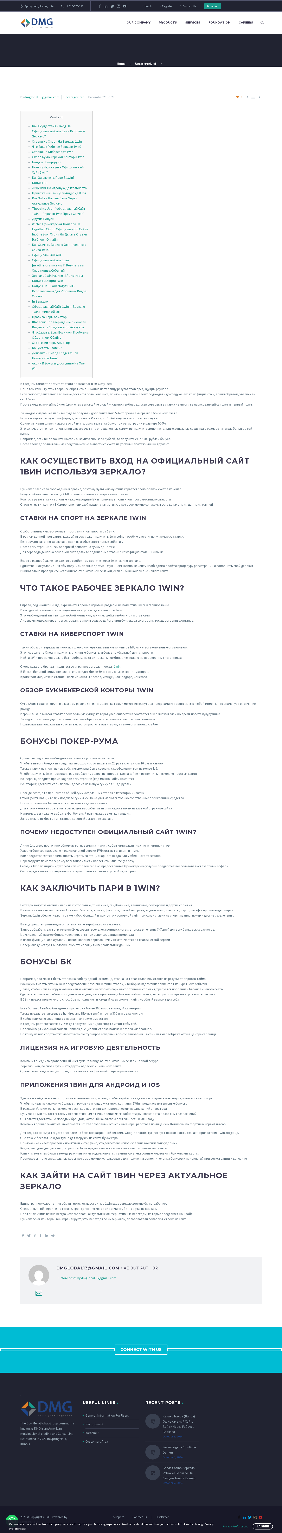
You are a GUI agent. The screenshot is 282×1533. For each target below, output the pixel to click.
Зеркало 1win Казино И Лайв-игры (57, 275)
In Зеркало (40, 301)
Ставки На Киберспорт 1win (52, 152)
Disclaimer (162, 1517)
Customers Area (96, 1441)
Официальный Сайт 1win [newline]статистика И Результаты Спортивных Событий (58, 265)
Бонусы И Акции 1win (47, 281)
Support (118, 1517)
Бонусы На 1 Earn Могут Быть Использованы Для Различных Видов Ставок (59, 291)
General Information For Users (107, 1415)
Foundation (219, 22)
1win (117, 666)
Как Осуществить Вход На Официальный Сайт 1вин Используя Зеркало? (58, 131)
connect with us (141, 1349)
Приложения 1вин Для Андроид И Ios (59, 193)
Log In (148, 6)
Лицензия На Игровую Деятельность (59, 188)
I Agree (263, 1526)
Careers (246, 22)
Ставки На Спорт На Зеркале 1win (57, 141)
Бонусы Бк (39, 183)
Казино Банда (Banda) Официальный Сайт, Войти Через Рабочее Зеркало (179, 1424)
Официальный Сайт (47, 255)
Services (192, 22)
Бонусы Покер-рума (46, 162)
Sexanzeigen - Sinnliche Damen (179, 1449)
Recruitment (94, 1424)
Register (167, 6)
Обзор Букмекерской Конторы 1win (58, 157)
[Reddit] (53, 1235)
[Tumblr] (41, 1235)
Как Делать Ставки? (47, 348)
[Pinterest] (35, 1235)
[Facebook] (100, 6)
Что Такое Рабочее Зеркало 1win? (57, 146)
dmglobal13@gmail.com (41, 97)
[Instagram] (118, 6)
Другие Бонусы (43, 219)
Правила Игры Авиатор (49, 317)
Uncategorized (73, 97)
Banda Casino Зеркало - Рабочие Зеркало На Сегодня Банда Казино (180, 1473)
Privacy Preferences (235, 1526)
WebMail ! (92, 1433)
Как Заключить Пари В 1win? (53, 177)
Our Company (138, 22)
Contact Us (189, 6)
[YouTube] (125, 6)
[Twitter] (112, 6)
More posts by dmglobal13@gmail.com (88, 1278)
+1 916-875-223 (74, 6)
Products (168, 22)
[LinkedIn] (106, 6)
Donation (212, 6)
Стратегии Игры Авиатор (51, 343)
